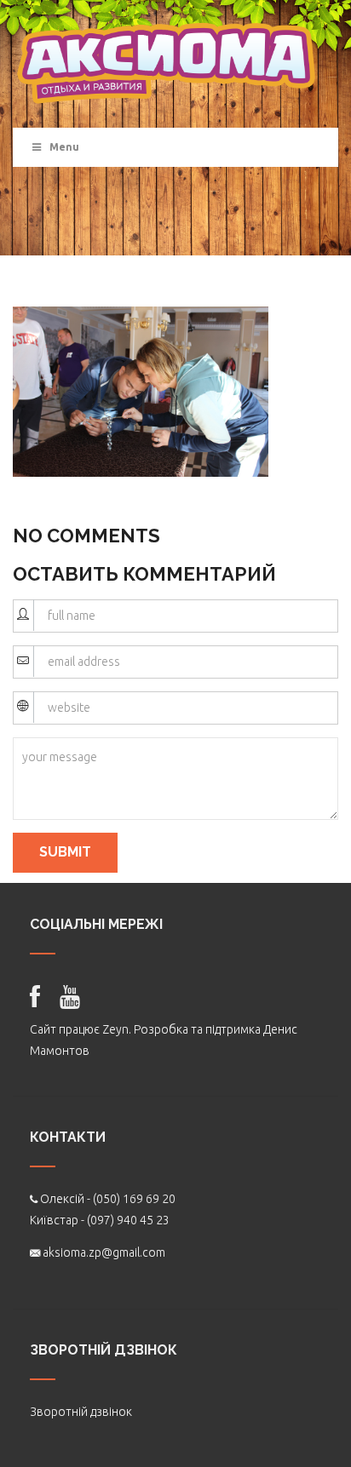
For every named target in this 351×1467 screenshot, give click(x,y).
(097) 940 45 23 (128, 1220)
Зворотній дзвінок (81, 1411)
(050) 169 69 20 (134, 1199)
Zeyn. (116, 1029)
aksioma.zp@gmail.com (104, 1252)
